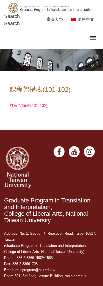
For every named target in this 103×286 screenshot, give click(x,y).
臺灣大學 (54, 19)
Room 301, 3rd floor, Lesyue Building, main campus (45, 276)
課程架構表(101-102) (29, 105)
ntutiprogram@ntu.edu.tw (35, 270)
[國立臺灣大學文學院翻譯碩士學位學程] (51, 6)
